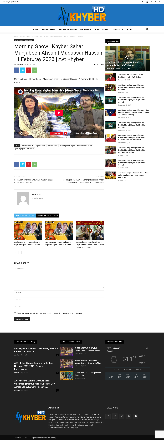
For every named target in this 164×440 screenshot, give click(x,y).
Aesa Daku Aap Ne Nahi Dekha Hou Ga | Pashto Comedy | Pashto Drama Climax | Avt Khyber (90, 244)
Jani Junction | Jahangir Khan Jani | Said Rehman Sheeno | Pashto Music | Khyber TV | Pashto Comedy (133, 112)
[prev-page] (15, 252)
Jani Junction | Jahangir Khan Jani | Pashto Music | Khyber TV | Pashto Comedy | (131, 87)
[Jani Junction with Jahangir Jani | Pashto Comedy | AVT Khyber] (110, 77)
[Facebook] (143, 2)
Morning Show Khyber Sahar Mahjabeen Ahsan (76, 146)
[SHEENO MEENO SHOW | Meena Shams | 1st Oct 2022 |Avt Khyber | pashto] (66, 375)
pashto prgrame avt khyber (24, 149)
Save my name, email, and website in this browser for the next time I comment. (50, 313)
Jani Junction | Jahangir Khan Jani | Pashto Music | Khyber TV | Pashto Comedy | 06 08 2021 (131, 150)
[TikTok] (151, 2)
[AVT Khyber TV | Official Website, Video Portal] (82, 15)
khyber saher (25, 36)
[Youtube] (159, 2)
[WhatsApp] (34, 70)
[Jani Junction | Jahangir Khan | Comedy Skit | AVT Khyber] (127, 58)
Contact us (117, 29)
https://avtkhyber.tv (38, 198)
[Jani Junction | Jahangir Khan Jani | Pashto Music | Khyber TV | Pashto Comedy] (110, 125)
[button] (147, 29)
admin (16, 355)
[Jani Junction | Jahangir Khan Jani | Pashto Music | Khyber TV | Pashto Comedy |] (110, 87)
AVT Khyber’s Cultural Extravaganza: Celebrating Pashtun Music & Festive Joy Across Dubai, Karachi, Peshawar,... (34, 383)
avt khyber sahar (27, 146)
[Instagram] (147, 2)
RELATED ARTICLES (25, 215)
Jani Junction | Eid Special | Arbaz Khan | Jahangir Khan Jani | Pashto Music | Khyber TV (133, 175)
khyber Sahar (40, 146)
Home (35, 29)
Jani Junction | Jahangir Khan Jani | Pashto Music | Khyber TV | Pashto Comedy (131, 125)
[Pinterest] (28, 70)
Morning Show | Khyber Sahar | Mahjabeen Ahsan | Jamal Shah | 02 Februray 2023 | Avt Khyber (83, 181)
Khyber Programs (68, 29)
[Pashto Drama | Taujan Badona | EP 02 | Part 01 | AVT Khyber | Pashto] (28, 230)
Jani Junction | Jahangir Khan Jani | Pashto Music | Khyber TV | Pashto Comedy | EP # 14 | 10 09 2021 (131, 137)
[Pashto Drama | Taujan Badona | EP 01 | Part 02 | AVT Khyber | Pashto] (59, 230)
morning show (52, 146)
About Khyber (48, 29)
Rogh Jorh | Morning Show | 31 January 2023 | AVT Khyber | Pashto (33, 181)
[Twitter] (155, 2)
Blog (129, 29)
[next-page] (20, 252)
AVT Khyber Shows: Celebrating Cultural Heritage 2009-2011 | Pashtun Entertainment (34, 366)
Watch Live (85, 29)
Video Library (101, 29)
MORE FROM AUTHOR (47, 215)
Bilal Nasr (20, 64)
